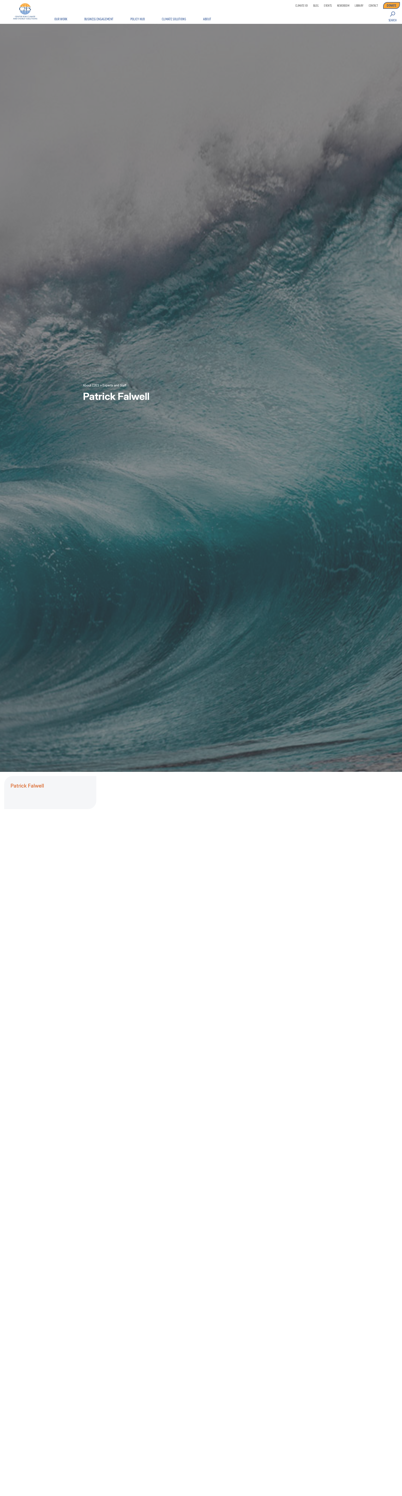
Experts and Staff (114, 385)
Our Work (60, 19)
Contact (373, 5)
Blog (316, 5)
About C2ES (91, 385)
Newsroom (343, 5)
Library (359, 5)
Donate (391, 5)
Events (328, 5)
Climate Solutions (174, 19)
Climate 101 (301, 5)
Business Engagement (98, 19)
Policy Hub (137, 19)
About (207, 19)
